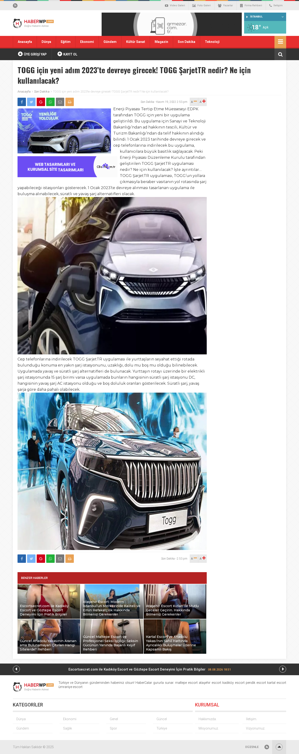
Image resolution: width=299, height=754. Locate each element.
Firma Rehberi (253, 5)
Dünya (46, 42)
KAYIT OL (70, 54)
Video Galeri (177, 5)
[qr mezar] (172, 26)
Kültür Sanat (135, 42)
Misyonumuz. (209, 728)
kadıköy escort (233, 683)
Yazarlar (228, 5)
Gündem (110, 42)
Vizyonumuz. (255, 728)
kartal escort (276, 683)
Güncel (162, 719)
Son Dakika (186, 42)
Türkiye (162, 728)
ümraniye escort (70, 687)
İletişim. (251, 719)
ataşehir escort (210, 683)
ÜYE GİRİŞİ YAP (35, 54)
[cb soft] (67, 176)
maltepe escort (186, 683)
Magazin (161, 42)
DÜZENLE (252, 747)
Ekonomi (87, 42)
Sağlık (67, 728)
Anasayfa (25, 42)
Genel (114, 719)
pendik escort (256, 683)
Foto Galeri (204, 5)
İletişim (278, 5)
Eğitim (66, 42)
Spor (113, 728)
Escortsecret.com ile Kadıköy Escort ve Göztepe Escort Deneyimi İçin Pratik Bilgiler (149, 669)
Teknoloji (212, 42)
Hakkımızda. (208, 719)
